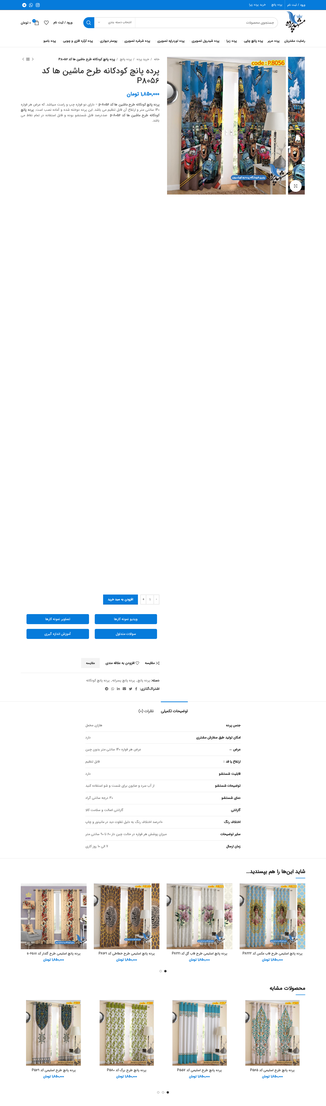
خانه (156, 59)
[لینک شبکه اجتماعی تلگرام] (24, 5)
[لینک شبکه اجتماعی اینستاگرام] (37, 5)
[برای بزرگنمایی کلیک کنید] (296, 186)
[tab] (174, 708)
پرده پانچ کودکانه (98, 680)
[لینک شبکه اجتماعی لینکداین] (118, 689)
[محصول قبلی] (32, 59)
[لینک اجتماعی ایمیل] (124, 689)
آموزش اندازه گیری (57, 634)
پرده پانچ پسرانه (123, 680)
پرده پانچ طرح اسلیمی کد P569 (54, 1070)
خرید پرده (142, 59)
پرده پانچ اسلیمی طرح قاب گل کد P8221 (199, 953)
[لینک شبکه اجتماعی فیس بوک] (136, 689)
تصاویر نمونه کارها (57, 619)
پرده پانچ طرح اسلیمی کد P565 (272, 1070)
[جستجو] (88, 22)
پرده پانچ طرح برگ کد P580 (126, 1070)
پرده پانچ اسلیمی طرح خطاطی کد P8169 (127, 953)
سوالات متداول (126, 634)
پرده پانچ (276, 4)
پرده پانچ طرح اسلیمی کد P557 (199, 1070)
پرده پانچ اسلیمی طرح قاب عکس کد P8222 (272, 953)
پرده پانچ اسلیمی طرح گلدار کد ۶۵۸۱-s (53, 953)
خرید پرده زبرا (257, 4)
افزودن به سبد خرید (120, 599)
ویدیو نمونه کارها (125, 619)
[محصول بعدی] (23, 59)
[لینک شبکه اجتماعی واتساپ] (31, 5)
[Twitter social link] (130, 689)
